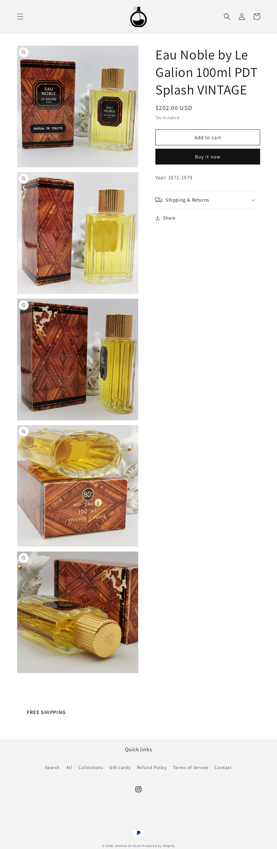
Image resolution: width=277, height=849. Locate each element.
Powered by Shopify (159, 846)
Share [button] (169, 218)
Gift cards (119, 767)
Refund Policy (152, 767)
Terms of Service (190, 767)
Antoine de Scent (128, 846)
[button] (20, 16)
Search (52, 767)
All (69, 767)
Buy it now (208, 156)
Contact (223, 767)
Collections (90, 767)
